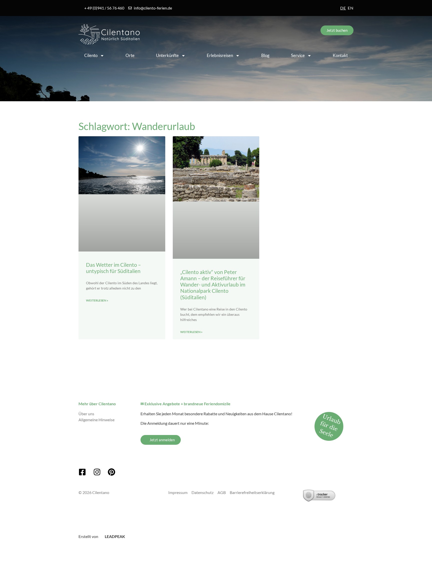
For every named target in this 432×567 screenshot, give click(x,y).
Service (298, 55)
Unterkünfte (167, 55)
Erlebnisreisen (220, 55)
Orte (130, 55)
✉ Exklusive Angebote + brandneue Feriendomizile (185, 403)
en (351, 8)
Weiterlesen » (97, 300)
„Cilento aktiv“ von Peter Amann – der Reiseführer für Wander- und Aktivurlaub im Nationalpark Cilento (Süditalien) (212, 284)
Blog (265, 55)
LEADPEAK (114, 536)
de (343, 8)
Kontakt (340, 55)
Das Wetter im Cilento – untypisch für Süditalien (113, 268)
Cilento (91, 55)
